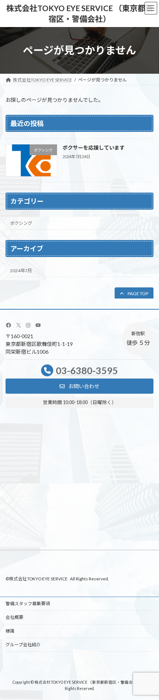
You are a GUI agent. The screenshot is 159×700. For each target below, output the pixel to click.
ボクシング (21, 223)
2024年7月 (21, 270)
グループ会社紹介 (23, 644)
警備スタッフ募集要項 (28, 603)
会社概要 (14, 617)
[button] (134, 293)
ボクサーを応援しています (93, 147)
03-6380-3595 (87, 370)
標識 (10, 631)
